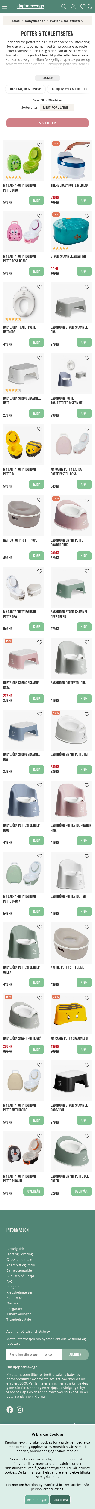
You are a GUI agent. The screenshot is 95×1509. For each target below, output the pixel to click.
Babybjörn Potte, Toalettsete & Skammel (67, 401)
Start (16, 21)
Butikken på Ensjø (20, 1276)
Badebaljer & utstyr (25, 89)
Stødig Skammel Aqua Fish (68, 256)
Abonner (75, 1354)
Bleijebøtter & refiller (69, 89)
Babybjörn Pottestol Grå (68, 683)
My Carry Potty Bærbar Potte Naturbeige (19, 1108)
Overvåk (33, 1191)
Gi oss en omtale (19, 1259)
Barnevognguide (19, 1270)
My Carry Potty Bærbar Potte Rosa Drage (19, 259)
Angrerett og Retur (20, 1265)
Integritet (13, 1287)
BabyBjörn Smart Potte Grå (22, 1038)
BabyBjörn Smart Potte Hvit (70, 754)
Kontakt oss (15, 1297)
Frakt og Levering (19, 1254)
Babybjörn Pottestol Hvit (68, 896)
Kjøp (84, 413)
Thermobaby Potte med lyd (69, 185)
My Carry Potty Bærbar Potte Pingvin (19, 1179)
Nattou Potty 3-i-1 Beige (67, 967)
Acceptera (60, 1499)
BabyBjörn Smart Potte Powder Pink (67, 543)
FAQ (9, 1281)
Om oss (12, 1303)
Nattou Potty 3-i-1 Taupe (20, 540)
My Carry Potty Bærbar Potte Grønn (19, 899)
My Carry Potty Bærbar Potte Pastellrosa (67, 472)
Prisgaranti (14, 1308)
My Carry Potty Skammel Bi (69, 1038)
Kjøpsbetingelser (19, 1292)
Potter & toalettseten (66, 21)
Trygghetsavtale (18, 1319)
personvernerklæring (47, 1489)
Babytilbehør (35, 21)
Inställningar (37, 1499)
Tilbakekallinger (18, 1314)
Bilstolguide (15, 1249)
